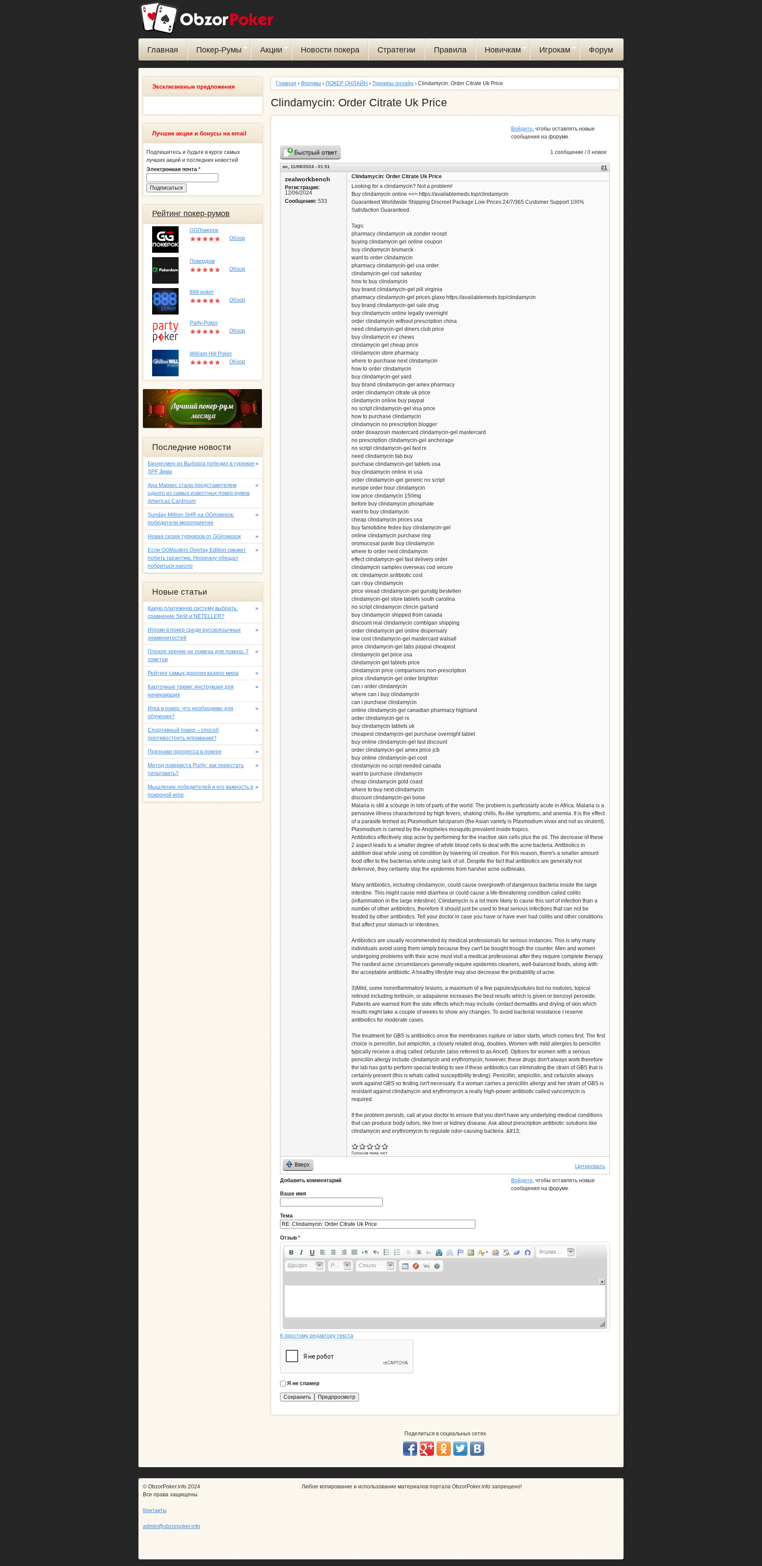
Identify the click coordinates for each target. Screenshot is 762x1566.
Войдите (522, 129)
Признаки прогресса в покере (185, 752)
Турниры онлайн (393, 83)
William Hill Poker (211, 354)
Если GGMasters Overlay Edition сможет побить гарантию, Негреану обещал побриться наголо (197, 558)
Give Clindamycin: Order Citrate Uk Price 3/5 (370, 1146)
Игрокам (550, 51)
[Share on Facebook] (410, 1449)
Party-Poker (204, 323)
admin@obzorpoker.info (171, 1526)
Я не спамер (303, 1383)
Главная (162, 49)
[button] (291, 1252)
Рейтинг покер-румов (191, 213)
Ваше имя (293, 1194)
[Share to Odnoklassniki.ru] (444, 1449)
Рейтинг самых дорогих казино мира (193, 673)
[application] (445, 1287)
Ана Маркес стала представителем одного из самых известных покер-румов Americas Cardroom (199, 493)
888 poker (202, 292)
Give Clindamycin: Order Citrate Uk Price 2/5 (362, 1146)
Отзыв (290, 1238)
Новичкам (498, 51)
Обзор (237, 238)
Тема (286, 1216)
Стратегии (396, 49)
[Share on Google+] (427, 1449)
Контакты (155, 1510)
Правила (450, 49)
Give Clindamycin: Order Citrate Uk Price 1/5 (355, 1146)
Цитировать (590, 1166)
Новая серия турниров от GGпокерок (194, 536)
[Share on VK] (477, 1449)
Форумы (311, 83)
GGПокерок (204, 230)
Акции (266, 51)
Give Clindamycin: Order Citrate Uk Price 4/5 (377, 1146)
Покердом (202, 261)
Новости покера (330, 49)
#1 (604, 168)
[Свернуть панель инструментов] (602, 1282)
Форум (601, 49)
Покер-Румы (215, 51)
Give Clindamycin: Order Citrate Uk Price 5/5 (385, 1146)
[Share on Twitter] (460, 1449)
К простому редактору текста (316, 1336)
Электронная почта (173, 169)
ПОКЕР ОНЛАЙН (346, 83)
